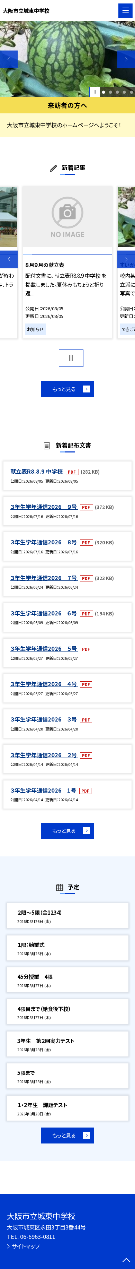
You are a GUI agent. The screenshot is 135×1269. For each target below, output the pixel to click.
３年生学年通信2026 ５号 (44, 648)
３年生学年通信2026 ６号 (44, 613)
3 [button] (117, 92)
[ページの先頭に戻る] (126, 1260)
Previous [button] (9, 59)
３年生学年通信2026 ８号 (44, 542)
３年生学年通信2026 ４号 (44, 684)
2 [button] (110, 92)
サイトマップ (25, 1246)
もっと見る (63, 388)
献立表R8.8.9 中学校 (37, 471)
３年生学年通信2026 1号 (44, 790)
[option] (67, 59)
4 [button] (124, 92)
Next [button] (126, 59)
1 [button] (103, 92)
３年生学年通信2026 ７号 (44, 577)
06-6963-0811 (37, 1236)
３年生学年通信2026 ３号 (44, 719)
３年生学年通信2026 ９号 (44, 506)
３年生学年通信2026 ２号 (44, 755)
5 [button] (131, 92)
